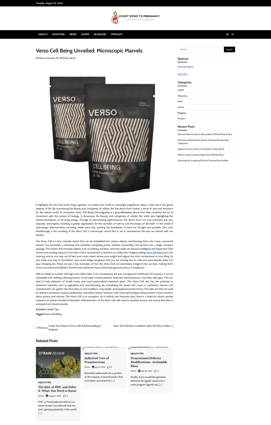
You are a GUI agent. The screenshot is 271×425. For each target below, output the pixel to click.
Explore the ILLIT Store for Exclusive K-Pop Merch (201, 149)
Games (85, 34)
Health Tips (53, 309)
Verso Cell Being (52, 314)
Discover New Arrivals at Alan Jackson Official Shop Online (205, 134)
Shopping (58, 34)
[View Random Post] (227, 34)
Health (43, 34)
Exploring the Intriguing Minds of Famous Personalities (203, 160)
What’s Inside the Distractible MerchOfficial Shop (201, 154)
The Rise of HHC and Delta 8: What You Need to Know (57, 389)
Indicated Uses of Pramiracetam (97, 360)
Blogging (100, 34)
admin (72, 58)
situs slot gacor (185, 66)
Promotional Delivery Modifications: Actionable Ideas (149, 362)
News (72, 34)
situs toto (182, 74)
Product (117, 34)
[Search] (232, 34)
